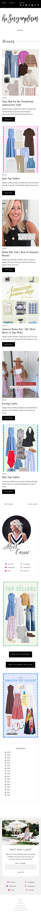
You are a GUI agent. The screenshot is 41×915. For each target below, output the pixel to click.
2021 (8, 766)
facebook (26, 564)
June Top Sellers (11, 178)
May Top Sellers (11, 477)
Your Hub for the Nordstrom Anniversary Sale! (17, 103)
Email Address (20, 863)
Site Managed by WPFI (20, 910)
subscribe (11, 567)
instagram (27, 567)
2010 (8, 795)
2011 (8, 792)
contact (10, 564)
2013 (8, 787)
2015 (8, 782)
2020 (8, 768)
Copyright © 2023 (20, 907)
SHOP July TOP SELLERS (20, 654)
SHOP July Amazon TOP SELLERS (20, 664)
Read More (8, 119)
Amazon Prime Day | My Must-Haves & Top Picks (19, 330)
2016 (8, 779)
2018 (8, 773)
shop (9, 570)
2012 (8, 790)
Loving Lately (9, 403)
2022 (8, 763)
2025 (8, 755)
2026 (8, 752)
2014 (8, 784)
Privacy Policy (20, 905)
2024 (8, 758)
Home (4, 2)
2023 (8, 760)
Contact (22, 2)
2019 (8, 771)
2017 (8, 776)
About (12, 2)
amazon (26, 570)
